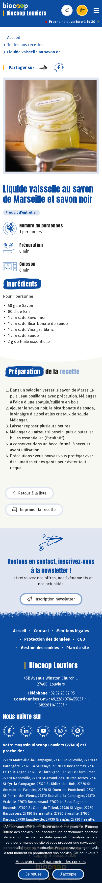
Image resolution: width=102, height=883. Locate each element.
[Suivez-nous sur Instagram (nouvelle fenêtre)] (60, 731)
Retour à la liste (32, 493)
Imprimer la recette (38, 509)
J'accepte (68, 874)
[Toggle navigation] (96, 12)
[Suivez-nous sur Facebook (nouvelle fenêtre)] (9, 731)
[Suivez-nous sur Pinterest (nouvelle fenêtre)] (77, 731)
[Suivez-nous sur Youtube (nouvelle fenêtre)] (43, 731)
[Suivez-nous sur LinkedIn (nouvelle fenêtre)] (26, 731)
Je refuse (34, 874)
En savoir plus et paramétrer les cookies (51, 862)
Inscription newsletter (54, 599)
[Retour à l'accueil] (15, 6)
